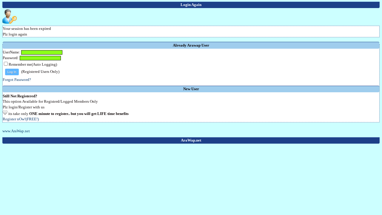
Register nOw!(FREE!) (21, 119)
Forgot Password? (17, 79)
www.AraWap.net (16, 131)
